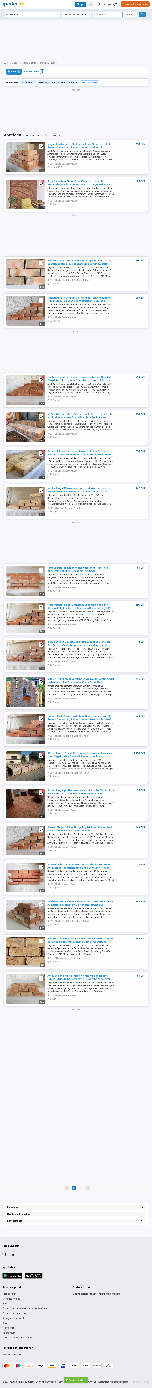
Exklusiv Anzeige (11, 1354)
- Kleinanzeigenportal (97, 1293)
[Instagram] (13, 1254)
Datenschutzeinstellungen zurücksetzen (24, 1308)
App (82, 4)
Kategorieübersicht (13, 1318)
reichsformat (27, 82)
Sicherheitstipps (11, 1298)
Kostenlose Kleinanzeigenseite (113, 1381)
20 (54, 135)
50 (59, 135)
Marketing (8, 1327)
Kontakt (6, 1323)
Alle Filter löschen (89, 82)
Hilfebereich (9, 1293)
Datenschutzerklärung (14, 1313)
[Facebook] (5, 1254)
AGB (5, 1303)
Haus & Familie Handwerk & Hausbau (57, 82)
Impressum (8, 1332)
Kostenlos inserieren (136, 4)
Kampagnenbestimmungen (17, 1337)
